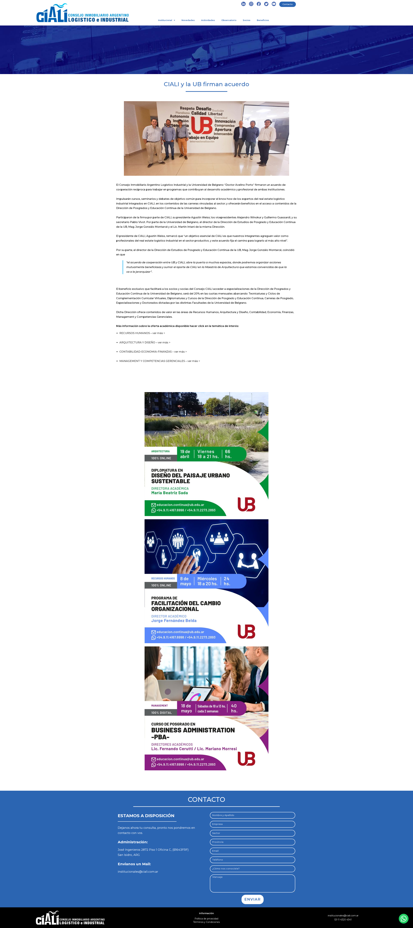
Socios (246, 20)
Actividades (208, 20)
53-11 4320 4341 (343, 919)
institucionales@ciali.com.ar (138, 871)
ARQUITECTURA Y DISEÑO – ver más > (144, 342)
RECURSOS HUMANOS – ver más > (142, 333)
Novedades (188, 20)
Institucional (165, 20)
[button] (403, 918)
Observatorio (228, 20)
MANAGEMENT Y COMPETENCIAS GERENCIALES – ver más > (159, 361)
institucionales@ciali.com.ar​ (343, 915)
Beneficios (263, 20)
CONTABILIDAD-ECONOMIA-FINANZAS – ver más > (153, 351)
